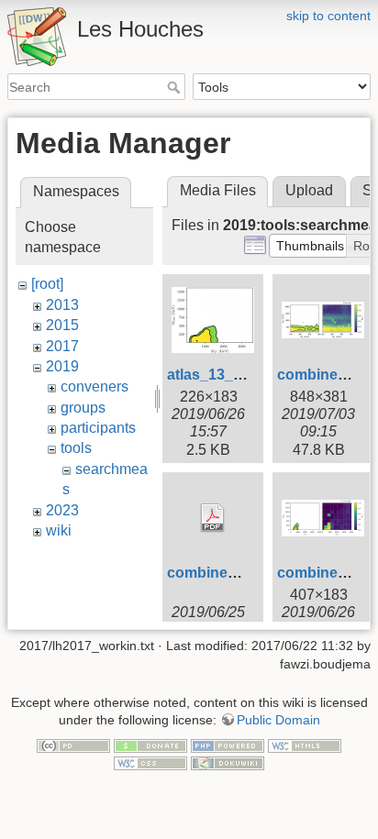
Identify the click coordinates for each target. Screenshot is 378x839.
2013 (62, 305)
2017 (62, 346)
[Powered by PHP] (227, 744)
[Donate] (150, 744)
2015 (62, 325)
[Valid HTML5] (304, 744)
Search (175, 87)
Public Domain (278, 719)
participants (98, 428)
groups (83, 407)
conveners (94, 386)
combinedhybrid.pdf (237, 572)
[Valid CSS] (150, 763)
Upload (309, 190)
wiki (59, 530)
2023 (62, 510)
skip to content (328, 15)
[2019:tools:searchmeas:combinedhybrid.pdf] (213, 518)
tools (76, 448)
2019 (62, 366)
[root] (47, 284)
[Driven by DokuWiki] (227, 763)
